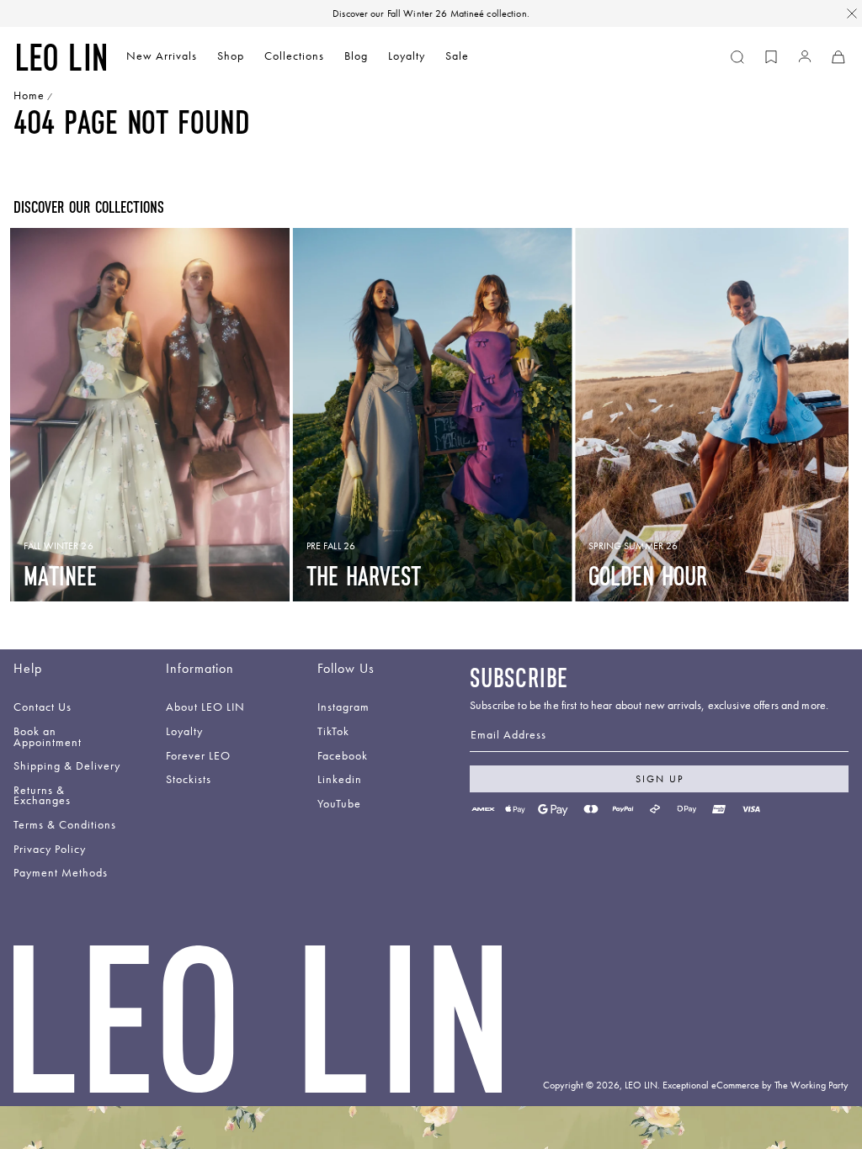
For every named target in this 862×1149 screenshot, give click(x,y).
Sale (457, 55)
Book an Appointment (47, 737)
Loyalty (406, 55)
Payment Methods (60, 873)
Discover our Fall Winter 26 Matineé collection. (431, 13)
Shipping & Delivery (66, 766)
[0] (771, 57)
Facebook (342, 756)
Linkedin (339, 780)
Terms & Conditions (64, 825)
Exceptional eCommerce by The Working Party (755, 1085)
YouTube (339, 804)
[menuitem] (161, 57)
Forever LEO (198, 756)
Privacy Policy (49, 850)
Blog (356, 55)
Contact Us (42, 708)
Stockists (188, 780)
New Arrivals (161, 55)
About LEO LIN (205, 708)
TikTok (333, 732)
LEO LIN (641, 1085)
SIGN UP (660, 779)
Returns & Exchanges (42, 796)
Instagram (343, 708)
